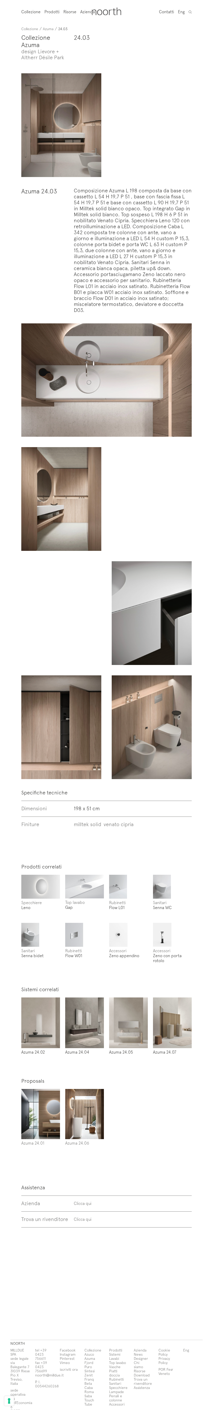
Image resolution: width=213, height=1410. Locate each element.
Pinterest (67, 1358)
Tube (88, 1404)
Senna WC (162, 907)
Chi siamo (138, 1364)
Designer (141, 1358)
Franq (89, 1379)
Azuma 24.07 (164, 1052)
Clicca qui (82, 1203)
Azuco (89, 1354)
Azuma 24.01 (32, 1143)
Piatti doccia (114, 1373)
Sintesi (89, 1370)
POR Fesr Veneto (165, 1371)
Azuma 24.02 (33, 1052)
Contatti (166, 11)
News (138, 1354)
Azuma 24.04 (77, 1052)
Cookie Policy (164, 1352)
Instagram (68, 1354)
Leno (25, 907)
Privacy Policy (164, 1360)
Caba (88, 1387)
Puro (88, 1366)
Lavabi (114, 1358)
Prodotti (51, 11)
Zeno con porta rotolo (167, 957)
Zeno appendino (124, 955)
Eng (181, 11)
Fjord (88, 1362)
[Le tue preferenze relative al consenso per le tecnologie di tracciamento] (9, 1401)
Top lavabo (75, 902)
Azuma (48, 28)
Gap (69, 907)
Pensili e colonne (115, 1397)
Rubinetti (117, 902)
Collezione (31, 11)
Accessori (118, 950)
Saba (88, 1395)
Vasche (115, 1366)
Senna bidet (32, 955)
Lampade (116, 1391)
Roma (89, 1391)
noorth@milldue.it (49, 1375)
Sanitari (160, 902)
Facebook (68, 1350)
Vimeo (65, 1362)
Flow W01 (73, 955)
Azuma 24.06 (77, 1143)
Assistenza (142, 1387)
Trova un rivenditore (143, 1381)
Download (142, 1375)
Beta (88, 1383)
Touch (89, 1400)
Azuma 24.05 (121, 1052)
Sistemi (115, 1354)
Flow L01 (117, 907)
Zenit (88, 1375)
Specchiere (31, 902)
